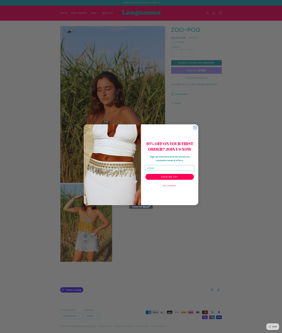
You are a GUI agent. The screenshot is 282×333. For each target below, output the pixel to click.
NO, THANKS (169, 185)
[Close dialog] (195, 127)
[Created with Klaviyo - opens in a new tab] (141, 207)
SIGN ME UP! (169, 176)
